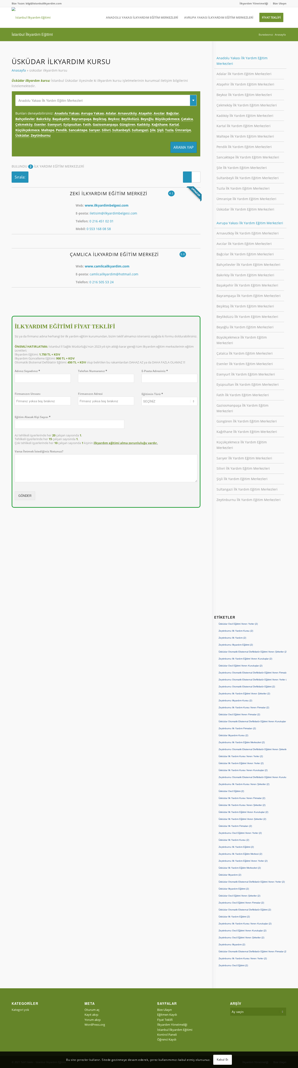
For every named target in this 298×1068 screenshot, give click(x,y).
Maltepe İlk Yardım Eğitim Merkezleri (245, 136)
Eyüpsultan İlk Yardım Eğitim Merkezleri (248, 384)
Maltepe (47, 130)
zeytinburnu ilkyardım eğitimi (236, 644)
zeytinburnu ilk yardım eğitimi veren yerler (243, 861)
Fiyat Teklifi (165, 1020)
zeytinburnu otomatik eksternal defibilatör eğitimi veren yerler (252, 679)
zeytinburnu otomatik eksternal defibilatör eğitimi (247, 686)
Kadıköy (143, 124)
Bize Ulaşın (279, 3)
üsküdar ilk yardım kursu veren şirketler (242, 805)
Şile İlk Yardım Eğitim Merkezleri (242, 167)
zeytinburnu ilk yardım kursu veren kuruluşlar (245, 923)
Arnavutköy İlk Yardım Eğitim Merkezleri (248, 233)
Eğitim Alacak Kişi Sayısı (33, 417)
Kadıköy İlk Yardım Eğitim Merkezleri (245, 115)
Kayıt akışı (91, 1014)
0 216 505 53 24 (101, 282)
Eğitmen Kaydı (167, 1014)
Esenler (40, 124)
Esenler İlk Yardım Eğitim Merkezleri (245, 364)
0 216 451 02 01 (101, 221)
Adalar (111, 113)
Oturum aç (92, 1010)
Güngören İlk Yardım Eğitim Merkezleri (247, 421)
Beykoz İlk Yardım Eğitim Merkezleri (244, 94)
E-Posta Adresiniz (155, 371)
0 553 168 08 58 (99, 229)
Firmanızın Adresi (90, 394)
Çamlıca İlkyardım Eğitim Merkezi (114, 254)
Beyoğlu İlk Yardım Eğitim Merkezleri (245, 327)
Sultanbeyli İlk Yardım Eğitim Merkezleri (248, 178)
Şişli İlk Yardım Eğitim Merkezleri (242, 479)
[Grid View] (196, 177)
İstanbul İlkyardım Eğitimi (32, 34)
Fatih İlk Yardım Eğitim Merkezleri (243, 395)
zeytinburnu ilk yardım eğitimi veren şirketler (244, 693)
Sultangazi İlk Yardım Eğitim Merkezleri (247, 489)
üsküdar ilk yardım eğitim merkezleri (240, 868)
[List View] (187, 177)
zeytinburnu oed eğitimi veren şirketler (241, 937)
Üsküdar (22, 135)
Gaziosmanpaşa (105, 124)
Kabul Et (222, 1060)
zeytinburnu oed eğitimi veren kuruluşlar (242, 930)
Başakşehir (61, 119)
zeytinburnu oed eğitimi (233, 965)
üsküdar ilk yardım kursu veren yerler (241, 756)
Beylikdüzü (130, 119)
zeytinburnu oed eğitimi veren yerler (240, 833)
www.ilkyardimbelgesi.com (107, 205)
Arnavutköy (127, 113)
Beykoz (114, 119)
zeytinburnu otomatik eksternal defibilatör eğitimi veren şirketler (252, 749)
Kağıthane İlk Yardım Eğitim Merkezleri (247, 431)
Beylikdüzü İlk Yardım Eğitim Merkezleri (247, 316)
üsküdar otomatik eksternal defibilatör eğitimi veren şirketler (252, 651)
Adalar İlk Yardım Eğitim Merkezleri (244, 74)
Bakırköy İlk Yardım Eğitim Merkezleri (245, 275)
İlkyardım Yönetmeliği (254, 3)
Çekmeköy (24, 124)
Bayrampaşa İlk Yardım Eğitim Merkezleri (249, 295)
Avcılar (159, 113)
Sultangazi (140, 130)
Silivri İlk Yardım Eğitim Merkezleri (243, 468)
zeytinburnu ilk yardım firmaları (237, 728)
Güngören (127, 124)
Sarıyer (94, 130)
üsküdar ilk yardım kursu (234, 840)
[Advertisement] (250, 565)
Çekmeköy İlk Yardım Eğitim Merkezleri (247, 105)
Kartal (174, 124)
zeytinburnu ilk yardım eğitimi (236, 847)
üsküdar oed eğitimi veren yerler (238, 624)
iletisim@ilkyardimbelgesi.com (113, 213)
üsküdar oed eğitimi (231, 791)
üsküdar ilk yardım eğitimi (234, 916)
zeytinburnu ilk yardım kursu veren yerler (243, 958)
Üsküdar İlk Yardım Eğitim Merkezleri (245, 209)
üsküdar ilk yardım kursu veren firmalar (242, 798)
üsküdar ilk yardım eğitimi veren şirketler (242, 819)
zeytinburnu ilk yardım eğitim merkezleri (242, 742)
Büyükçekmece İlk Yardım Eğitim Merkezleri (242, 340)
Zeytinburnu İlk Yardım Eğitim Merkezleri (249, 500)
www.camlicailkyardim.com (107, 266)
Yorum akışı (93, 1020)
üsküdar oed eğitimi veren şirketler (239, 895)
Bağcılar (172, 113)
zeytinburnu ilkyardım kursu (235, 700)
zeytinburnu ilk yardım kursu (236, 631)
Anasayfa (19, 70)
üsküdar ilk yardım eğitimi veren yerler (241, 763)
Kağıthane (160, 124)
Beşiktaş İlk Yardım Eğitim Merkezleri (245, 306)
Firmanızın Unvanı (28, 394)
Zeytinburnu (41, 135)
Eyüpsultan (72, 124)
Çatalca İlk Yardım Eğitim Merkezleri (245, 353)
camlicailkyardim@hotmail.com (114, 274)
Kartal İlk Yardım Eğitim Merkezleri (244, 126)
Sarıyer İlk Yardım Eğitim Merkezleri (244, 458)
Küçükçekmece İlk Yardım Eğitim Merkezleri (242, 445)
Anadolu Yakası (66, 113)
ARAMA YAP (183, 147)
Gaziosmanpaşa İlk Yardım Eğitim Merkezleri (242, 408)
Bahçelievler (25, 119)
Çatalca (187, 119)
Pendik (61, 130)
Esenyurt (54, 124)
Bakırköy (43, 119)
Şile (153, 130)
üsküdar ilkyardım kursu (233, 735)
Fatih (87, 124)
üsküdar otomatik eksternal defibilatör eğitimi (245, 909)
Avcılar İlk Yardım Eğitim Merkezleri (244, 243)
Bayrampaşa (81, 119)
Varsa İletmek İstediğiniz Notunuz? (39, 451)
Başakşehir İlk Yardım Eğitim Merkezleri (247, 285)
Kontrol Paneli (167, 1034)
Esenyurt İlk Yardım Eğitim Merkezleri (246, 374)
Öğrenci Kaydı (166, 1039)
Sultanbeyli (121, 130)
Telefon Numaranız (92, 371)
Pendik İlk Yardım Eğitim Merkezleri (244, 147)
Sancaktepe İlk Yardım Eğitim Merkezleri (248, 157)
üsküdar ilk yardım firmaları (235, 826)
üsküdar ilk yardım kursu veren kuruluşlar (243, 770)
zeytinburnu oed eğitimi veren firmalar (241, 902)
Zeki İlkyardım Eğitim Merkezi (108, 193)
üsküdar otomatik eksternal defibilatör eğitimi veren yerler (252, 881)
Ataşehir (145, 113)
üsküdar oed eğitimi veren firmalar (239, 714)
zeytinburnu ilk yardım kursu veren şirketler (244, 784)
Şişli (160, 130)
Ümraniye (183, 130)
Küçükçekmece (27, 130)
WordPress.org (95, 1024)
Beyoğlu (147, 119)
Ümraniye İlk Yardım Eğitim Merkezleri (246, 199)
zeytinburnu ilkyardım (232, 944)
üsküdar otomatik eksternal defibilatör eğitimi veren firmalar (252, 951)
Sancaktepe (78, 130)
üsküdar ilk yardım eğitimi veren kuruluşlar (243, 812)
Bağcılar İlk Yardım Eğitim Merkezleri (245, 254)
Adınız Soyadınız (27, 371)
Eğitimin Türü (152, 394)
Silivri (106, 130)
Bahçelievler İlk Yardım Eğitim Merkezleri (248, 264)
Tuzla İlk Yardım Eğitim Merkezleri (243, 188)
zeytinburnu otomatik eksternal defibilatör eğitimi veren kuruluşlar (252, 777)
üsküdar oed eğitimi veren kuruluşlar (240, 665)
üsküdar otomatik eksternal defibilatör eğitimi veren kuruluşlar (252, 721)
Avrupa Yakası (92, 113)
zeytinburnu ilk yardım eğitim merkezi (240, 854)
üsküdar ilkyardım (230, 875)
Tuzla (169, 130)
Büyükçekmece (167, 119)
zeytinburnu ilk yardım (232, 637)
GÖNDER (24, 496)
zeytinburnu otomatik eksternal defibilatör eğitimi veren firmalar (252, 672)
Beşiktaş (99, 119)
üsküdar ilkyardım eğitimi (234, 888)
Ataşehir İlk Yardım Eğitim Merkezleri (245, 84)
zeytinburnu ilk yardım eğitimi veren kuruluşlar (245, 658)
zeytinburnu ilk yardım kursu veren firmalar (244, 707)
